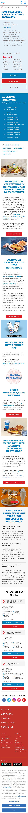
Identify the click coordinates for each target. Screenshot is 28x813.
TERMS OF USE (7, 778)
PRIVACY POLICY (21, 796)
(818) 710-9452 (8, 681)
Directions (14, 75)
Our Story (17, 733)
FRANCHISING (8, 723)
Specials (3, 740)
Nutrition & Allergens (20, 751)
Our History (18, 736)
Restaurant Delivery (6, 736)
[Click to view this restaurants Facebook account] (4, 700)
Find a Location (14, 234)
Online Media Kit (5, 747)
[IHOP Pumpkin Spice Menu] (14, 496)
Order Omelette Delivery (14, 482)
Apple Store (6, 363)
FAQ (16, 740)
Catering (18, 622)
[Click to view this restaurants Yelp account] (24, 700)
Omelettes (6, 154)
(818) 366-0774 (8, 619)
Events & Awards (19, 745)
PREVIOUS (2, 496)
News (16, 738)
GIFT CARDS (7, 714)
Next (26, 496)
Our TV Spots (18, 742)
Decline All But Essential (14, 805)
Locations (15, 145)
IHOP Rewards (4, 738)
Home (7, 145)
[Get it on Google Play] (17, 336)
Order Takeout (14, 316)
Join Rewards (14, 415)
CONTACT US (7, 727)
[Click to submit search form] (26, 7)
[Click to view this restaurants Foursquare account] (19, 700)
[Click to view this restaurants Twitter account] (9, 700)
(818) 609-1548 (8, 650)
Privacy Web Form (19, 747)
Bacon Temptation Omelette (12, 276)
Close (14, 810)
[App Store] (17, 764)
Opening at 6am (10, 633)
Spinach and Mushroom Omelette (13, 472)
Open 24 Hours (10, 665)
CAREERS (5, 718)
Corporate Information (6, 742)
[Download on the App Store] (10, 336)
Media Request (5, 745)
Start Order (14, 81)
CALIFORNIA (7, 148)
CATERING (6, 710)
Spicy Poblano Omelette (10, 283)
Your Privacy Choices (14, 801)
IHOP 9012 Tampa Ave (10, 151)
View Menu (14, 87)
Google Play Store (18, 363)
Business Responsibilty (21, 749)
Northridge (17, 148)
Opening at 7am (10, 602)
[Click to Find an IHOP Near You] (2, 7)
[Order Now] (25, 2)
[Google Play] (6, 764)
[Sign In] (21, 2)
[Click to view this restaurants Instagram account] (14, 700)
